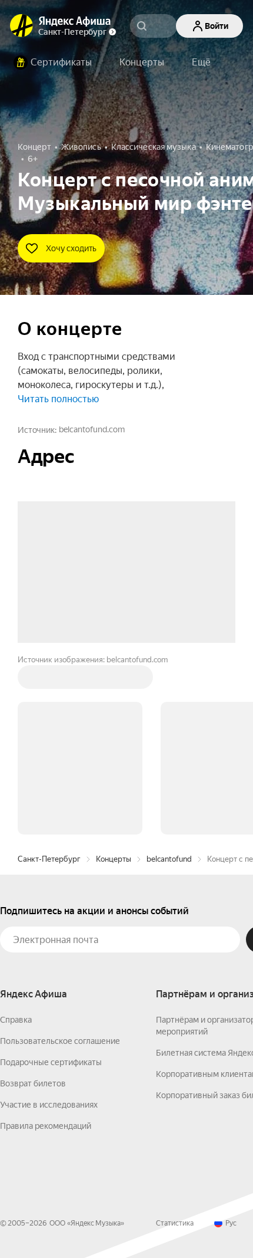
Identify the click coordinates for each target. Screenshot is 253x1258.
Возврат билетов (33, 904)
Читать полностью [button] (58, 399)
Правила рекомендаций (45, 947)
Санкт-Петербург (49, 680)
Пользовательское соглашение (60, 862)
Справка (16, 841)
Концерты (113, 680)
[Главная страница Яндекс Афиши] (22, 26)
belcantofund (169, 680)
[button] (201, 62)
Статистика (175, 1044)
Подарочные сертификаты (51, 883)
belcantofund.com (92, 429)
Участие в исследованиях (49, 926)
